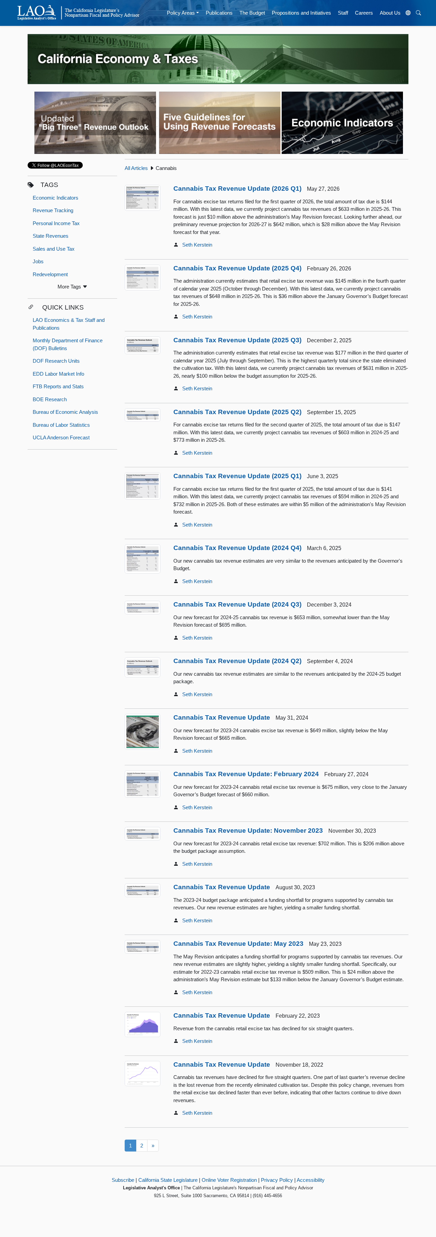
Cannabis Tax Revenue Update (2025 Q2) (237, 412)
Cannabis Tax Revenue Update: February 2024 (246, 774)
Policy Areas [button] (181, 13)
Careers (364, 13)
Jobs (38, 261)
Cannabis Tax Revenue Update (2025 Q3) (237, 340)
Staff (343, 13)
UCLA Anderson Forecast (61, 437)
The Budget (252, 13)
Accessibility (311, 1180)
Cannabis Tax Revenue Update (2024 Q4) (237, 547)
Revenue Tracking (53, 210)
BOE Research (50, 399)
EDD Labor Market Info (58, 374)
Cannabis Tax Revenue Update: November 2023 (248, 830)
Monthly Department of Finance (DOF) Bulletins (68, 344)
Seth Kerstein (197, 245)
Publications (219, 13)
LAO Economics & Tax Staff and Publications (69, 324)
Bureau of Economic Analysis (65, 412)
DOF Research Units (56, 361)
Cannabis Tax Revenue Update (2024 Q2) (237, 660)
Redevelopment (50, 274)
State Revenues (50, 236)
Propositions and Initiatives (301, 13)
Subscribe (123, 1180)
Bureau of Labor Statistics (61, 425)
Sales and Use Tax (54, 249)
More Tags (70, 286)
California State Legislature (168, 1180)
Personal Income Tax (56, 223)
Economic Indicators (55, 198)
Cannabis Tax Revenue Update (221, 717)
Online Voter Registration (229, 1180)
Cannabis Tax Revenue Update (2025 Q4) (237, 268)
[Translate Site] (408, 12)
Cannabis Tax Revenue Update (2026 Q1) (237, 188)
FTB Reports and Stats (58, 386)
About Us (390, 13)
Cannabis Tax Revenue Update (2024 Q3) (237, 604)
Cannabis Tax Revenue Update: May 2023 (238, 943)
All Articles (136, 168)
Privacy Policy (277, 1180)
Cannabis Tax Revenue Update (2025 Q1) (237, 476)
